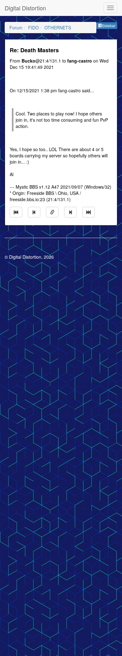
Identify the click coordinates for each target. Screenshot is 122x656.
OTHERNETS (57, 27)
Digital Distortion (25, 8)
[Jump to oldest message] (16, 212)
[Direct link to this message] (52, 212)
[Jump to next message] (70, 212)
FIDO (33, 27)
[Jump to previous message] (34, 212)
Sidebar (108, 25)
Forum (16, 27)
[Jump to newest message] (88, 212)
